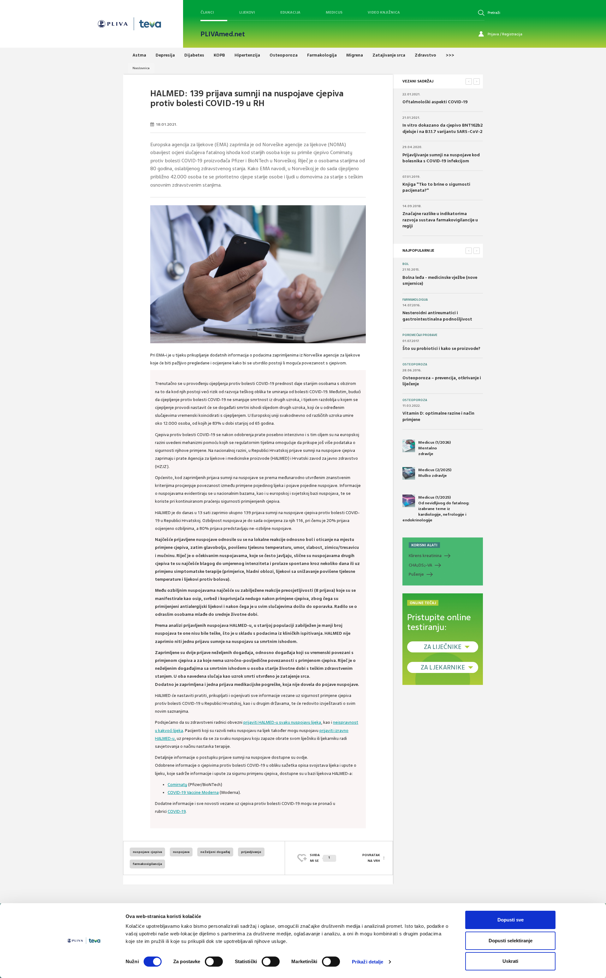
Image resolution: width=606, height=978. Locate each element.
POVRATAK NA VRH (371, 858)
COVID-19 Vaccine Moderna (193, 792)
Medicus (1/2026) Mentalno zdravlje (434, 448)
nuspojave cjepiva (147, 852)
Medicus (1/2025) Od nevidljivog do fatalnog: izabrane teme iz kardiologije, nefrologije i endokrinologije (436, 509)
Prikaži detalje (367, 961)
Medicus (334, 12)
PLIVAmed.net (222, 34)
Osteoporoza (414, 364)
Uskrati (510, 961)
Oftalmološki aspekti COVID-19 (435, 102)
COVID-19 (177, 811)
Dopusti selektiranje (510, 940)
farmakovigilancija (147, 864)
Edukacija (290, 12)
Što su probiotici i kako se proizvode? (441, 348)
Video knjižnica (384, 12)
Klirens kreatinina (425, 555)
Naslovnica (141, 68)
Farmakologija (415, 300)
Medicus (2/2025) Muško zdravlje (434, 472)
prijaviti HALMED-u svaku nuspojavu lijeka (282, 722)
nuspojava (181, 852)
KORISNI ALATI (424, 545)
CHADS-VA (420, 565)
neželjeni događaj (215, 852)
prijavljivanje (251, 852)
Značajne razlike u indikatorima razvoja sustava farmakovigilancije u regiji (440, 220)
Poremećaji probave (419, 335)
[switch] (214, 962)
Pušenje (416, 574)
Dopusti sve (510, 919)
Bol (405, 264)
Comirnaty (177, 784)
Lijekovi (247, 12)
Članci (207, 12)
